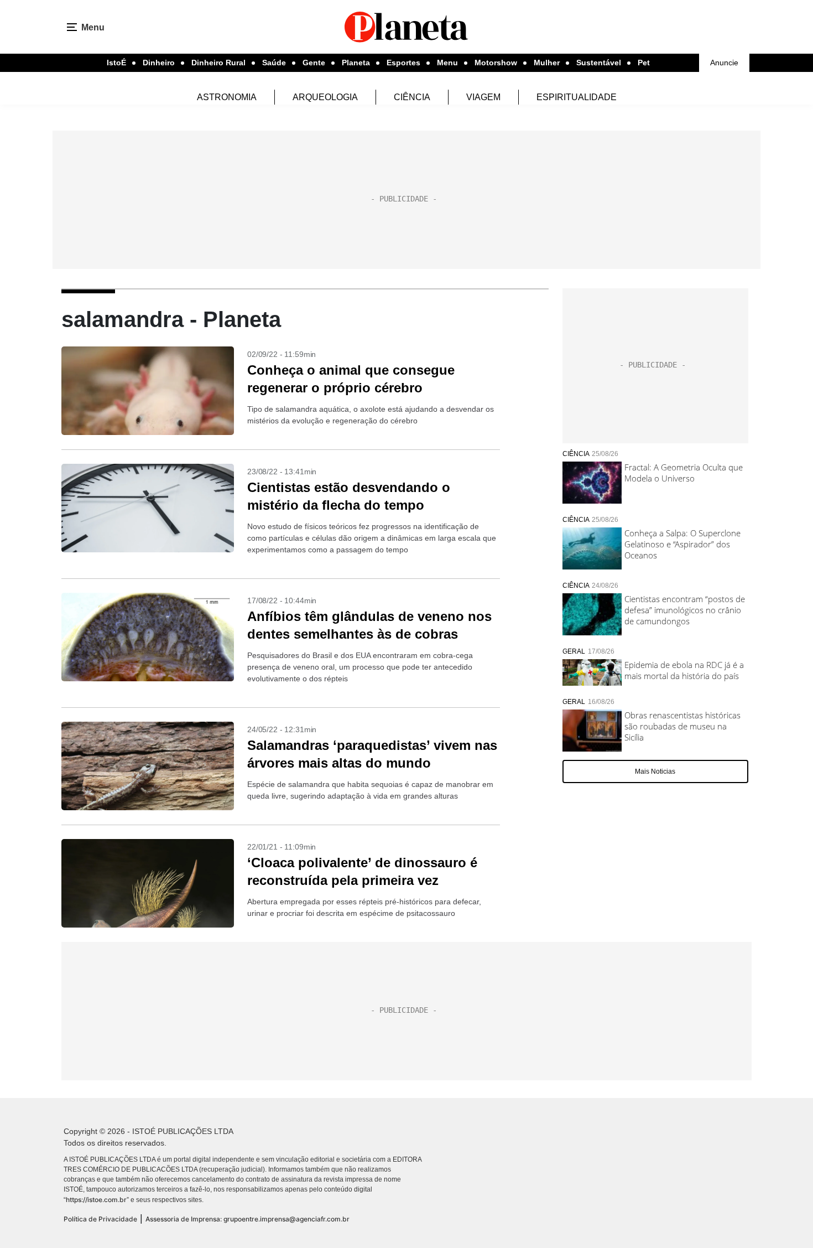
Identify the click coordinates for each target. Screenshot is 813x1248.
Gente (314, 62)
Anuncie (724, 62)
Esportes (403, 62)
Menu (447, 62)
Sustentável (598, 62)
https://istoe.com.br (96, 1199)
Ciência (412, 97)
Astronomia (227, 97)
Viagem (483, 97)
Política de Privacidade (100, 1219)
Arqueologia (325, 97)
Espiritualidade (576, 97)
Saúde (274, 62)
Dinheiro (159, 62)
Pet (644, 62)
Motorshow (496, 62)
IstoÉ (116, 62)
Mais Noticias (655, 771)
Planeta (356, 62)
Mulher (547, 62)
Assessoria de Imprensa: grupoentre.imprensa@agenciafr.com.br (247, 1219)
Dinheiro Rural (218, 62)
